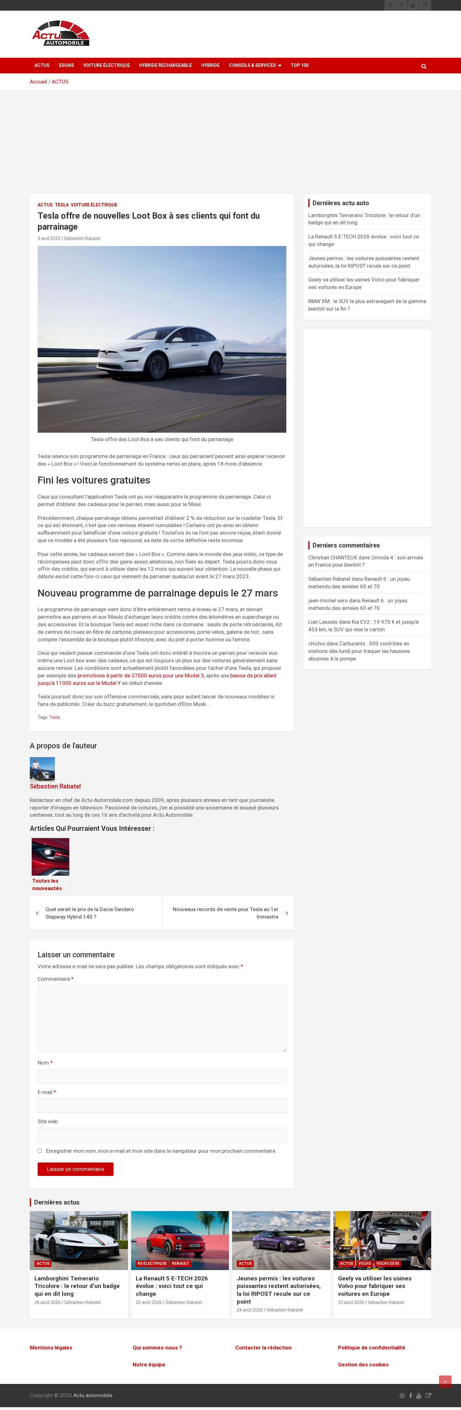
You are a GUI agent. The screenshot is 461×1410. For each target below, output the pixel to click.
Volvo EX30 (387, 1263)
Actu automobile (92, 1395)
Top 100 (300, 65)
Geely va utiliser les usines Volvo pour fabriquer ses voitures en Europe (374, 1286)
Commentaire (56, 979)
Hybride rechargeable (165, 65)
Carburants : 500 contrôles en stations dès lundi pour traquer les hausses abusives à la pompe (359, 651)
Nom (45, 1063)
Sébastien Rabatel (82, 238)
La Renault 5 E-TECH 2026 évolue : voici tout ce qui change (172, 1286)
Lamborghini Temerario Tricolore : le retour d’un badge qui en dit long (77, 1286)
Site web (48, 1121)
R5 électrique (152, 1263)
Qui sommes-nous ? (157, 1347)
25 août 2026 (149, 1302)
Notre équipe (149, 1364)
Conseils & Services (252, 65)
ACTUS (42, 65)
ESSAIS (66, 65)
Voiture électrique (106, 65)
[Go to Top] (445, 1381)
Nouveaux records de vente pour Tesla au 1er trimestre (225, 913)
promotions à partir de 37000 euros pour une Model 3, (141, 675)
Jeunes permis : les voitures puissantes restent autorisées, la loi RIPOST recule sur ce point (279, 1290)
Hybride (210, 65)
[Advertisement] (230, 147)
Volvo (364, 1263)
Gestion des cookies (363, 1364)
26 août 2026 (47, 1302)
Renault (180, 1263)
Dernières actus (57, 1202)
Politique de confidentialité (371, 1347)
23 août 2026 (351, 1302)
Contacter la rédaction (263, 1347)
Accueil (38, 81)
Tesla (62, 204)
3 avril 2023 (49, 238)
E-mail (47, 1092)
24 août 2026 (250, 1310)
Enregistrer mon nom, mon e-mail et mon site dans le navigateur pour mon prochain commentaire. (161, 1151)
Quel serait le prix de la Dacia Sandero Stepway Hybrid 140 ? (89, 913)
